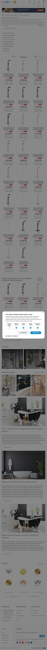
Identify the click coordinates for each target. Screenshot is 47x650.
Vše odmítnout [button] (23, 332)
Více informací (36, 321)
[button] (12, 336)
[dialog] (23, 325)
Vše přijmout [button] (36, 332)
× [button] (42, 312)
